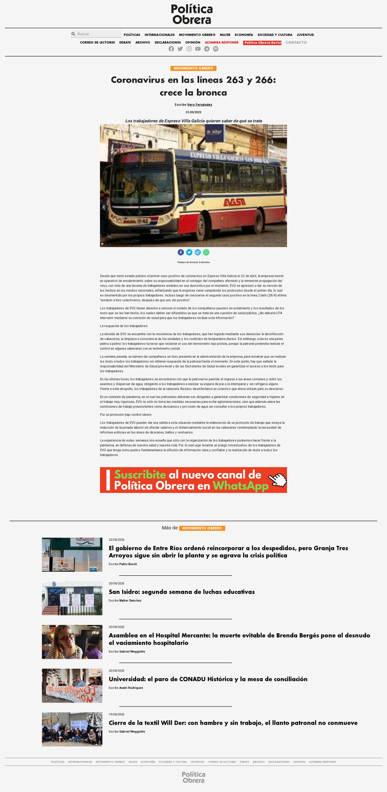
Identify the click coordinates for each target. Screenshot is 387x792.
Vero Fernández (199, 105)
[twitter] (189, 253)
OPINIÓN (192, 42)
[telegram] (198, 253)
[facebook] (181, 253)
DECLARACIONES (168, 42)
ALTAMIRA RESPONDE (222, 42)
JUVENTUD (305, 34)
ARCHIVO (142, 42)
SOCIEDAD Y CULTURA (275, 34)
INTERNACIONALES (160, 34)
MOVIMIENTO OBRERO (197, 34)
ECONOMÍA (244, 34)
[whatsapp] (206, 253)
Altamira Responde (322, 762)
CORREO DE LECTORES (97, 42)
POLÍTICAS (132, 34)
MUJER (225, 34)
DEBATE (125, 42)
